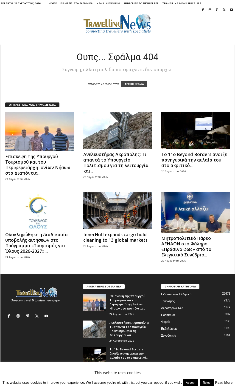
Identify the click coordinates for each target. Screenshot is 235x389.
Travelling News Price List (181, 3)
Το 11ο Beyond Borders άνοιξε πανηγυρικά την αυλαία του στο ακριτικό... (194, 159)
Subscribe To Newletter (141, 3)
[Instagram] (210, 10)
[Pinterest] (217, 10)
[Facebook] (203, 10)
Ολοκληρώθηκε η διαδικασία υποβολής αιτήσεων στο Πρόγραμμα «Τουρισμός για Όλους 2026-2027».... (36, 243)
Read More (223, 382)
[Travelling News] (117, 23)
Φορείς (165, 322)
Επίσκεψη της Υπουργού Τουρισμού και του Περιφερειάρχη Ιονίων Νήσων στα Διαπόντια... (37, 164)
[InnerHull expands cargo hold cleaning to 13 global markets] (117, 210)
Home (53, 3)
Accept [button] (190, 382)
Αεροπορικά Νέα (172, 308)
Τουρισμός (168, 301)
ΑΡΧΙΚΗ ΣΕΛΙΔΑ (134, 84)
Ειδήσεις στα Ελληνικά (76, 3)
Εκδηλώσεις (169, 328)
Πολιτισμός (168, 315)
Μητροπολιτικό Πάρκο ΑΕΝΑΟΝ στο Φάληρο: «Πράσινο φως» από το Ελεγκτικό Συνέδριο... (186, 246)
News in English (108, 3)
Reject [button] (207, 382)
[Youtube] (231, 10)
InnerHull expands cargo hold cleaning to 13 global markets (115, 237)
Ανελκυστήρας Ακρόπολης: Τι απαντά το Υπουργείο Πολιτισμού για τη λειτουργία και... (115, 162)
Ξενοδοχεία (168, 335)
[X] (224, 10)
